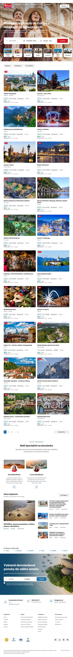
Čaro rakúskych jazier (44, 274)
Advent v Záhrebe (43, 129)
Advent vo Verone (43, 309)
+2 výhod (60, 98)
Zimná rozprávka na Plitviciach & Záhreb (17, 201)
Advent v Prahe (9, 165)
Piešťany (54, 550)
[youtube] (67, 639)
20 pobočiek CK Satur (16, 600)
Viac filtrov (30, 65)
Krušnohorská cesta (43, 416)
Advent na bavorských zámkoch (47, 381)
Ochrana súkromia (42, 619)
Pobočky (6, 619)
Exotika (38, 55)
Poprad (65, 550)
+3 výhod (27, 98)
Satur (32, 7)
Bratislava (31, 550)
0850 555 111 (35, 600)
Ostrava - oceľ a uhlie (44, 93)
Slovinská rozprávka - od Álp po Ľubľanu (17, 381)
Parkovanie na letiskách (26, 622)
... (14, 432)
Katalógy (40, 629)
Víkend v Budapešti (10, 93)
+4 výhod (60, 207)
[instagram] (63, 639)
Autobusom (48, 55)
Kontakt (5, 626)
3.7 (6, 278)
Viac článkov (64, 495)
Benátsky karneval (10, 309)
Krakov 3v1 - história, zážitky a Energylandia (18, 345)
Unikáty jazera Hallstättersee (13, 129)
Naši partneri (58, 624)
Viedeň (7, 550)
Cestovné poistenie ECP (27, 617)
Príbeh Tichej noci (43, 165)
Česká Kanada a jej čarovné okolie (48, 345)
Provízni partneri (59, 619)
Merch (39, 631)
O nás (5, 617)
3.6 (39, 243)
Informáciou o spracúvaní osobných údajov (26, 584)
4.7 (6, 243)
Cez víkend (28, 55)
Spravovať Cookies (65, 650)
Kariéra (5, 622)
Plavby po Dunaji (8, 55)
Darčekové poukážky (26, 619)
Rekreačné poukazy (42, 624)
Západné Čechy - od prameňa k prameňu (17, 416)
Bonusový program (42, 622)
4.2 (39, 207)
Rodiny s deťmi (58, 55)
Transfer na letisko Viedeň (27, 626)
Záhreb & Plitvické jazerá (12, 238)
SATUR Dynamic (42, 626)
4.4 (39, 134)
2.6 (39, 170)
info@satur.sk (58, 600)
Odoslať (42, 579)
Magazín (6, 624)
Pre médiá (57, 622)
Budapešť (18, 550)
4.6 (6, 134)
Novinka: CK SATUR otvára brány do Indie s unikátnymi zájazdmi (58, 515)
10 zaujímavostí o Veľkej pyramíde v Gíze (59, 524)
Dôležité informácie (42, 617)
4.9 (39, 98)
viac (51, 32)
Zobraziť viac (61, 432)
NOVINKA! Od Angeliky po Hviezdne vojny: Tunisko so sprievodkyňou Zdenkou (57, 534)
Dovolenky (25, 4)
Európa (18, 55)
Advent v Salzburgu (43, 238)
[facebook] (55, 639)
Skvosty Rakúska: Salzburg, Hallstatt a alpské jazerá (52, 201)
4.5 (6, 98)
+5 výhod (27, 170)
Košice (43, 550)
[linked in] (59, 639)
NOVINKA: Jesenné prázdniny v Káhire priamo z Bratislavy (19, 525)
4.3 (39, 278)
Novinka (6, 170)
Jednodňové (68, 55)
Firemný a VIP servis (26, 624)
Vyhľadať (62, 41)
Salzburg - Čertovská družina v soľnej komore (18, 274)
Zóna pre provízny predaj (61, 617)
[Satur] (7, 6)
